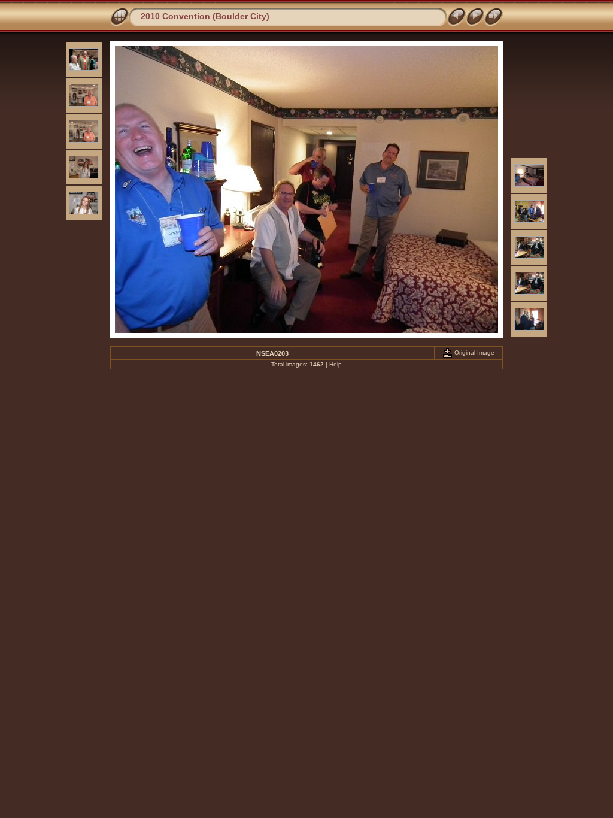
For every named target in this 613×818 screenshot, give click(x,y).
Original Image (473, 352)
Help (335, 364)
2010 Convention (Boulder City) (205, 16)
